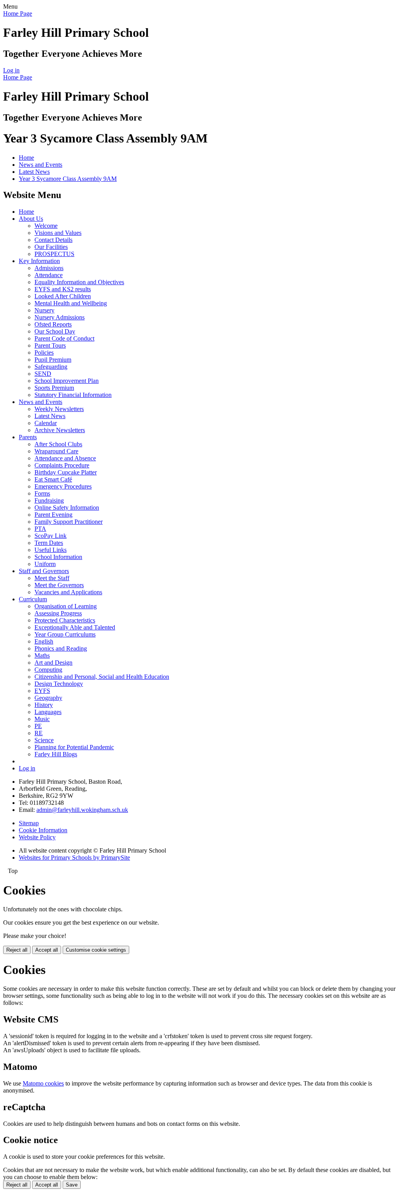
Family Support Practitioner (68, 521)
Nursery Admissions (59, 317)
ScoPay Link (50, 535)
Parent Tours (50, 345)
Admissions (48, 268)
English (43, 641)
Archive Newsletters (59, 430)
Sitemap (29, 823)
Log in (11, 70)
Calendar (45, 423)
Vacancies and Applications (68, 592)
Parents (28, 437)
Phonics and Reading (60, 648)
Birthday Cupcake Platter (65, 472)
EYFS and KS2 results (62, 289)
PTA (40, 528)
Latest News (34, 171)
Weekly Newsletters (59, 409)
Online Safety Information (66, 507)
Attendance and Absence (65, 458)
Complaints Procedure (61, 465)
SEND (42, 373)
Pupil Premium (52, 359)
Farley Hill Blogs (55, 754)
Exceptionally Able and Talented (74, 627)
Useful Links (50, 549)
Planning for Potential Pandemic (74, 747)
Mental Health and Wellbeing (70, 303)
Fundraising (49, 500)
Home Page (17, 13)
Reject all (16, 950)
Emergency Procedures (63, 486)
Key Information (39, 261)
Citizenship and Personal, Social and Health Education (101, 676)
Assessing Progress (58, 613)
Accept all (46, 950)
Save (72, 1185)
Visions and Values (57, 232)
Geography (48, 697)
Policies (44, 352)
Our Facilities (51, 246)
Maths (42, 655)
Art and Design (53, 662)
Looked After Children (62, 296)
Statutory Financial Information (73, 394)
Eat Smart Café (53, 479)
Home (26, 157)
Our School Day (54, 331)
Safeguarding (50, 366)
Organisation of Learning (65, 606)
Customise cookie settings (96, 950)
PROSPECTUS (54, 254)
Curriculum (33, 599)
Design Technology (58, 683)
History (43, 704)
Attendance (48, 275)
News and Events (40, 164)
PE (38, 726)
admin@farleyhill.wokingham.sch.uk (82, 809)
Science (44, 740)
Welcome (46, 225)
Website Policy (37, 837)
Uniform (45, 564)
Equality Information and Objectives (79, 282)
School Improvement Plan (66, 380)
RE (38, 733)
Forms (42, 493)
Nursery (44, 310)
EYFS (42, 690)
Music (42, 719)
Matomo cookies (43, 1083)
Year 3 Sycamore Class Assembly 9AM (68, 178)
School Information (58, 557)
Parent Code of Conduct (64, 338)
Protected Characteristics (64, 620)
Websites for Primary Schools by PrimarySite (74, 857)
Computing (48, 669)
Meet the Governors (59, 585)
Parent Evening (53, 514)
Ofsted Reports (53, 324)
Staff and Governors (44, 571)
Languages (47, 712)
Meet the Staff (51, 578)
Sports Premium (54, 387)
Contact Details (53, 239)
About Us (31, 218)
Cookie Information (43, 830)
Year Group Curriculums (65, 634)
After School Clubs (58, 444)
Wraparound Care (56, 451)
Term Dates (48, 542)
